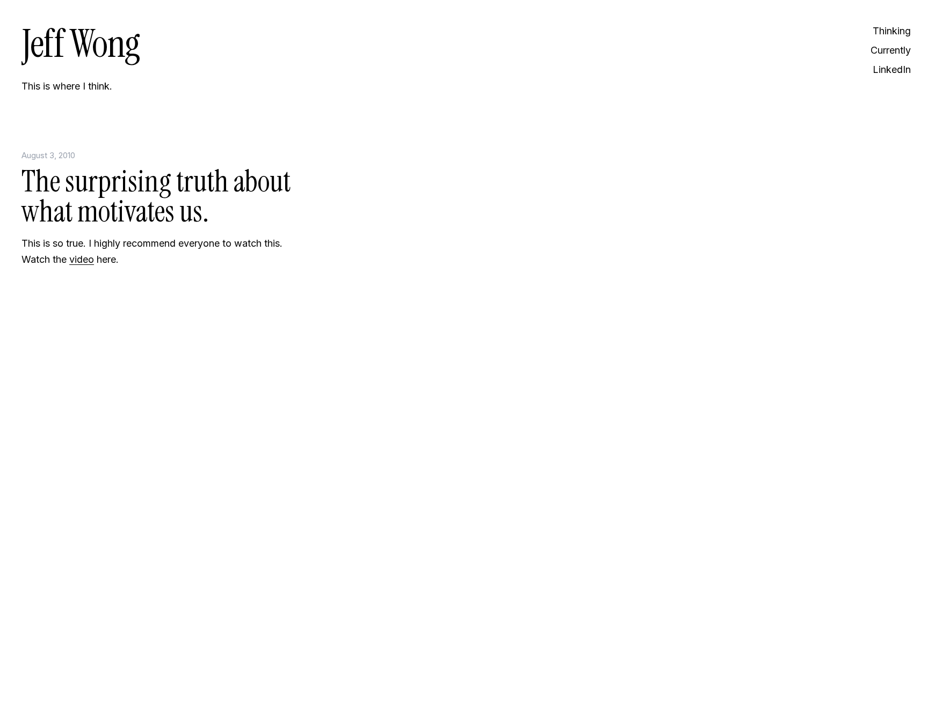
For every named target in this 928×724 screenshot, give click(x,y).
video (81, 259)
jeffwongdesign (166, 689)
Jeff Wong (80, 44)
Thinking (892, 30)
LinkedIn (892, 69)
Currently (891, 50)
